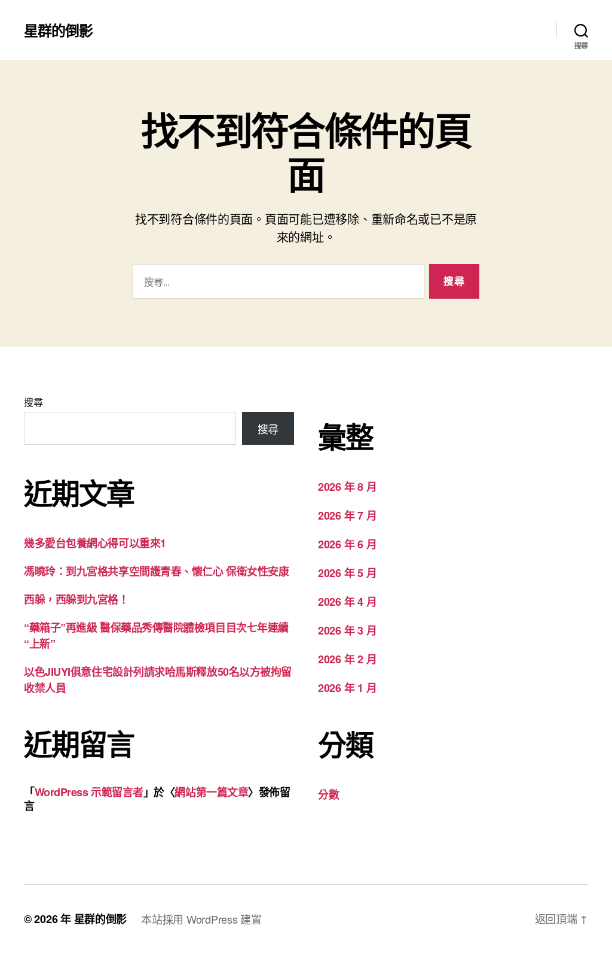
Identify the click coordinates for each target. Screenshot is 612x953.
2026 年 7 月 (347, 515)
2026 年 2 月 (347, 659)
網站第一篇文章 (211, 792)
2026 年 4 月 (347, 601)
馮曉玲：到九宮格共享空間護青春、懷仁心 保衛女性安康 (156, 571)
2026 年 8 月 (347, 486)
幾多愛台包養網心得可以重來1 (95, 543)
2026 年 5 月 (347, 573)
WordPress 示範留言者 (89, 792)
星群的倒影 (58, 30)
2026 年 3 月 (347, 630)
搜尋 (33, 402)
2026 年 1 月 (347, 688)
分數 (328, 794)
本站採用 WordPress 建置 (201, 919)
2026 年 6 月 (347, 544)
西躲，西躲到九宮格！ (76, 599)
